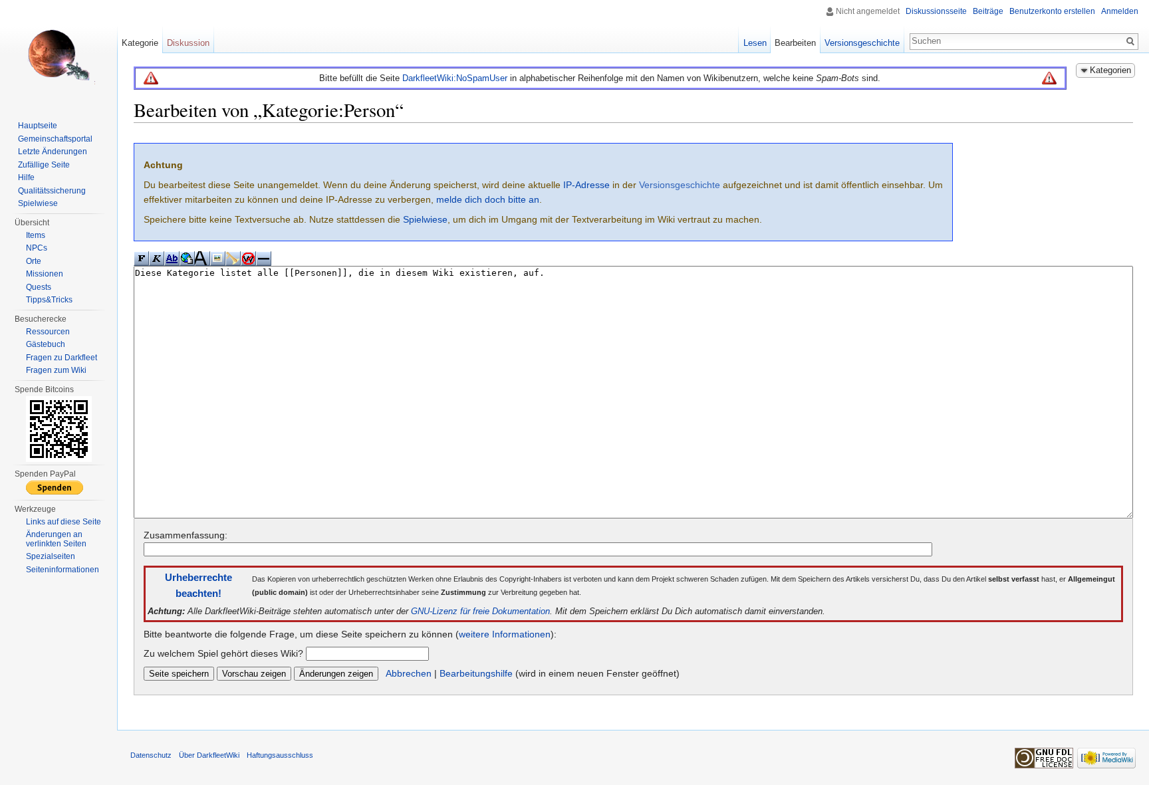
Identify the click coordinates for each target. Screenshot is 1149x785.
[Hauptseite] (58, 53)
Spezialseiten (50, 556)
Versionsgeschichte (679, 184)
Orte (33, 261)
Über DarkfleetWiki (209, 755)
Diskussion (188, 43)
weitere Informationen (505, 634)
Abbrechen (409, 673)
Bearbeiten (795, 43)
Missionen (44, 274)
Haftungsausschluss (280, 755)
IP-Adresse (586, 184)
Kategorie (140, 43)
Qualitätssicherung (52, 190)
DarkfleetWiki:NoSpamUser (454, 78)
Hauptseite (37, 125)
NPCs (36, 248)
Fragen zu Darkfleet (61, 357)
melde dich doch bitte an (487, 199)
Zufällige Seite (44, 164)
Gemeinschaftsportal (55, 139)
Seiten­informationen (62, 569)
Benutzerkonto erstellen (1052, 11)
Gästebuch (45, 344)
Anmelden (1119, 11)
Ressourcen (48, 331)
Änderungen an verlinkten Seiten (56, 539)
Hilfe (26, 177)
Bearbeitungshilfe (476, 673)
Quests (38, 287)
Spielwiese (425, 219)
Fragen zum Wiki (56, 370)
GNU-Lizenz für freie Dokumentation (480, 611)
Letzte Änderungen (52, 151)
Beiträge (988, 11)
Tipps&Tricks (49, 299)
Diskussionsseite (936, 11)
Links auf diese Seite (63, 521)
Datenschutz (151, 755)
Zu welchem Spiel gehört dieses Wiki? (223, 653)
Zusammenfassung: (185, 535)
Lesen (755, 43)
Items (35, 235)
